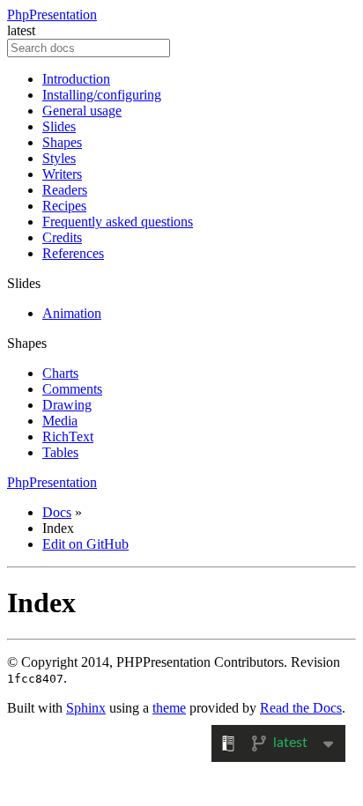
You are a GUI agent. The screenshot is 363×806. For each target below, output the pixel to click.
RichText (67, 436)
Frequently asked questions (117, 221)
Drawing (67, 404)
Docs (56, 512)
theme (169, 707)
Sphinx (86, 707)
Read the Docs (301, 707)
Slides (59, 126)
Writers (62, 173)
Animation (71, 313)
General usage (82, 110)
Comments (72, 388)
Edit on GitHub (85, 543)
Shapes (62, 142)
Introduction (76, 78)
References (73, 253)
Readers (64, 189)
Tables (60, 452)
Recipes (64, 205)
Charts (60, 373)
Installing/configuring (101, 94)
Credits (62, 237)
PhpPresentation (52, 14)
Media (60, 420)
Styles (59, 158)
